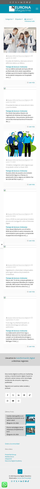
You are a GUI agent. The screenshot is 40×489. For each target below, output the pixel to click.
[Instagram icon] (24, 2)
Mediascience (9, 457)
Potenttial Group (10, 455)
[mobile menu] (37, 8)
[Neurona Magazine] (20, 8)
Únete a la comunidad (12, 444)
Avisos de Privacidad (24, 478)
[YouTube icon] (19, 2)
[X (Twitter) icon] (16, 2)
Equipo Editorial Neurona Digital (18, 56)
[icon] (27, 2)
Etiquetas (18, 19)
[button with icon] (7, 395)
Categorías (8, 19)
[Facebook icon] (13, 2)
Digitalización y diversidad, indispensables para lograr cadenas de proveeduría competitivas (19, 272)
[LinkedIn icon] (21, 2)
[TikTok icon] (30, 2)
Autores (28, 19)
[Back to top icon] (20, 471)
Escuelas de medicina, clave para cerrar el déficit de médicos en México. (19, 62)
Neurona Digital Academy (13, 461)
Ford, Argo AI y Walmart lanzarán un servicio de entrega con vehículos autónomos (17, 325)
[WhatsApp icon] (10, 2)
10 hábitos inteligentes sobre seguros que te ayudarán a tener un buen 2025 (19, 166)
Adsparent (8, 459)
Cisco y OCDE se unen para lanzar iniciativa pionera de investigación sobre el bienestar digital (20, 221)
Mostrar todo (30, 21)
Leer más (32, 82)
